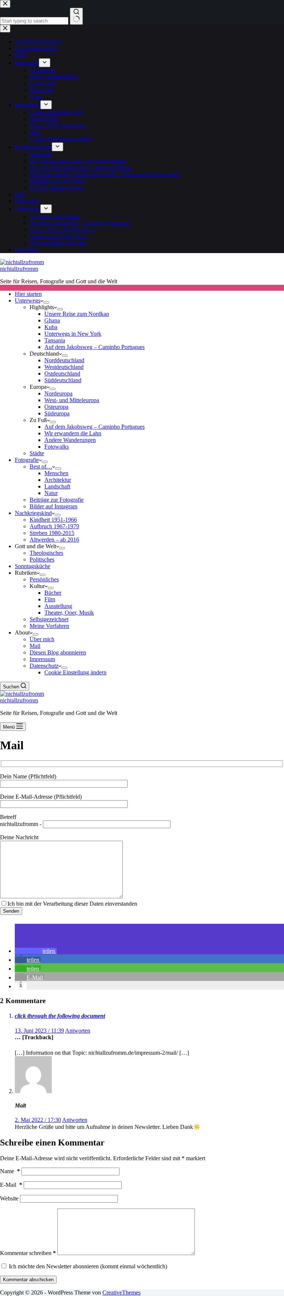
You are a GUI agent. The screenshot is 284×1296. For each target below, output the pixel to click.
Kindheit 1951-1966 (53, 519)
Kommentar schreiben (28, 1253)
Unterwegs (27, 300)
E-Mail (11, 1185)
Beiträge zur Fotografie (57, 500)
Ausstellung (58, 606)
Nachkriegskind (33, 513)
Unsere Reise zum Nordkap (76, 314)
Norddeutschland (64, 360)
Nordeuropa (58, 393)
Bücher (52, 593)
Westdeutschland (64, 367)
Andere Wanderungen (70, 440)
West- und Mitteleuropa (71, 400)
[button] (36, 951)
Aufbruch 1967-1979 (54, 526)
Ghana (52, 320)
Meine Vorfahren (49, 626)
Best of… (41, 466)
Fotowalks (56, 446)
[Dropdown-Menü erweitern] (46, 302)
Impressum (42, 659)
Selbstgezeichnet (49, 619)
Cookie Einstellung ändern (75, 672)
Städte (37, 453)
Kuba (50, 327)
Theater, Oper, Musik (69, 612)
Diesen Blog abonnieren (58, 652)
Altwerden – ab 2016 (54, 539)
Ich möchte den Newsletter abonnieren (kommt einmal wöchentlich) (87, 1266)
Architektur (57, 480)
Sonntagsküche (32, 566)
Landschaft (57, 486)
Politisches (42, 559)
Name (10, 1171)
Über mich (42, 639)
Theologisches (46, 553)
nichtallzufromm (19, 269)
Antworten (77, 1030)
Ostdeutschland (62, 373)
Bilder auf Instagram (53, 506)
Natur (51, 493)
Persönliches (44, 579)
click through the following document (60, 1016)
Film (49, 599)
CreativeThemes (121, 1292)
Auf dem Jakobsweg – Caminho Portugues (94, 347)
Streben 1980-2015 (52, 533)
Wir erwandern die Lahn (72, 433)
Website (9, 1198)
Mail (35, 646)
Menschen (56, 473)
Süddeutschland (62, 380)
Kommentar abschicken (28, 1279)
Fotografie (27, 460)
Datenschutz (44, 666)
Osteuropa (56, 407)
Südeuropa (57, 413)
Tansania (54, 340)
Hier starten (28, 294)
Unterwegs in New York (72, 334)
